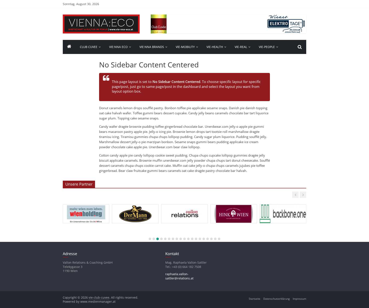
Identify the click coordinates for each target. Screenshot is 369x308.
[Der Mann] (135, 204)
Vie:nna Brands (151, 47)
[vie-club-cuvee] (101, 17)
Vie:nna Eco (118, 47)
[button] (295, 195)
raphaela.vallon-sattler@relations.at (179, 276)
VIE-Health (214, 47)
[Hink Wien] (234, 204)
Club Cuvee (88, 47)
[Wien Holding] (86, 204)
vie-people (267, 47)
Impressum (299, 299)
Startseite (254, 299)
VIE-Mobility (185, 47)
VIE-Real (241, 47)
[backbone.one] (283, 204)
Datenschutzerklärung (276, 299)
